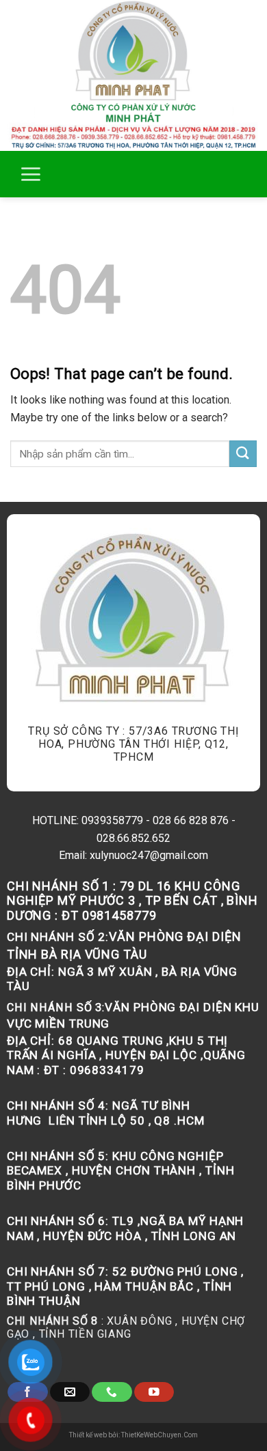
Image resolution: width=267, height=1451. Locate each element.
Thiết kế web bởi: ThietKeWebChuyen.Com (133, 1435)
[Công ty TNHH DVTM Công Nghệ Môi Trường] (133, 75)
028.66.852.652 (133, 838)
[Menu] (30, 174)
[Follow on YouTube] (154, 1392)
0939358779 (112, 820)
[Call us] (111, 1392)
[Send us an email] (70, 1392)
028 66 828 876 (191, 820)
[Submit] (243, 453)
